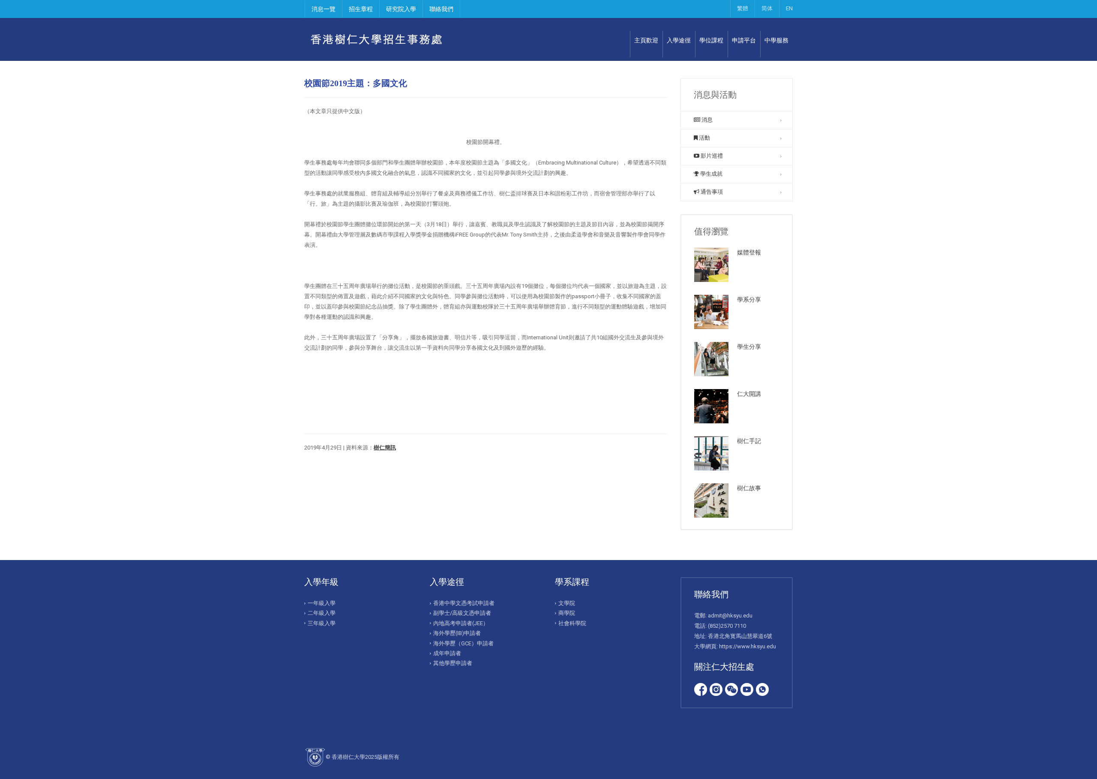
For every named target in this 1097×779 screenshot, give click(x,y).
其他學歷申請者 (452, 663)
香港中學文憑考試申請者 (464, 603)
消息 (706, 120)
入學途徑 (679, 40)
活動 (704, 138)
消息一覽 (324, 9)
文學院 (566, 603)
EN (789, 8)
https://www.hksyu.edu (747, 646)
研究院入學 (401, 9)
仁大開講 (749, 393)
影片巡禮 (711, 156)
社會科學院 (572, 623)
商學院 (566, 613)
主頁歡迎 (646, 40)
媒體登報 (749, 252)
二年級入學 (322, 613)
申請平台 (744, 40)
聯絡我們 (441, 9)
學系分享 (749, 299)
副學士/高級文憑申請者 (462, 613)
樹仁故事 (749, 488)
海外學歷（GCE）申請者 (463, 643)
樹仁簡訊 (385, 447)
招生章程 (361, 9)
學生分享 (749, 346)
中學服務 (776, 40)
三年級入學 (322, 623)
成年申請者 (447, 653)
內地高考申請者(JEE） (461, 623)
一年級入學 (322, 603)
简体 (767, 8)
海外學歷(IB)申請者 (457, 633)
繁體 (742, 8)
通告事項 (711, 192)
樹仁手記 (749, 440)
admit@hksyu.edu (730, 615)
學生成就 (710, 174)
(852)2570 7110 (727, 626)
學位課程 (711, 40)
